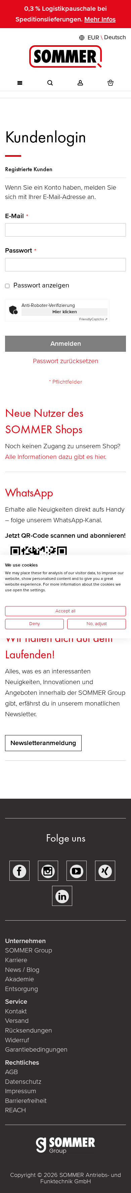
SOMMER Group (28, 950)
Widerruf (17, 1040)
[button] (102, 37)
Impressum (20, 1091)
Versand (17, 1021)
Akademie (20, 979)
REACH (15, 1110)
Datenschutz (23, 1082)
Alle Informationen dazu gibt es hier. (56, 457)
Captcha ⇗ (93, 319)
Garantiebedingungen (36, 1050)
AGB (11, 1072)
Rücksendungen (28, 1030)
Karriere (16, 960)
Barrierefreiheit (26, 1101)
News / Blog (22, 970)
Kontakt (16, 1011)
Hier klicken (64, 312)
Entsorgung (21, 989)
